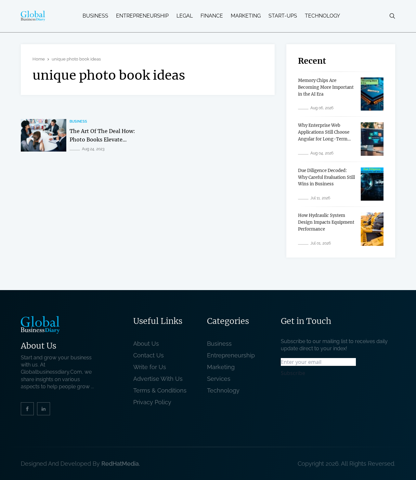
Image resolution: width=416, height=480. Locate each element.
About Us (146, 343)
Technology (322, 16)
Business (95, 16)
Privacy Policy (152, 402)
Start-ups (282, 16)
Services (218, 378)
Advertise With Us (158, 378)
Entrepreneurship (142, 16)
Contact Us (148, 355)
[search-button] (392, 16)
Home (38, 59)
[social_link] (27, 408)
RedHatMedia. (120, 463)
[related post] (43, 135)
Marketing (246, 16)
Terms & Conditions (161, 390)
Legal (184, 16)
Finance (212, 16)
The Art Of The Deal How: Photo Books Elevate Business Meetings (102, 139)
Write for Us (149, 367)
